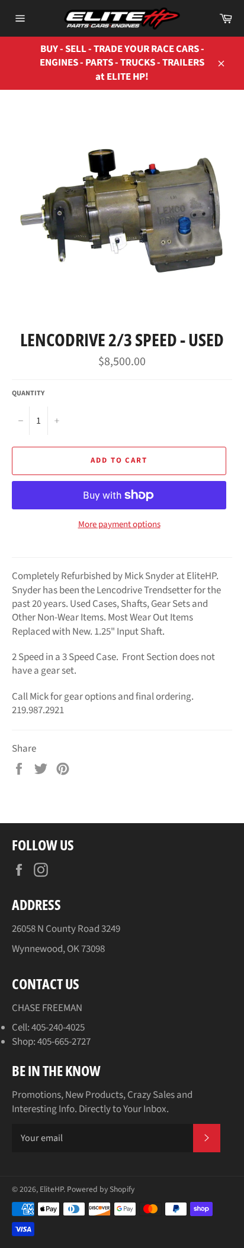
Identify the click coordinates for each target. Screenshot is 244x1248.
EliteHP (51, 1189)
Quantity (28, 393)
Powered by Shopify (100, 1189)
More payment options (119, 525)
